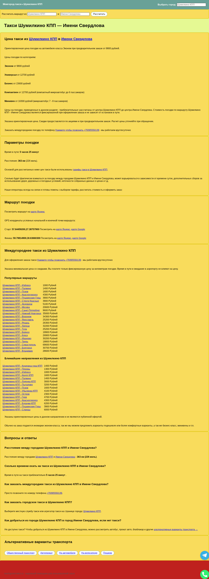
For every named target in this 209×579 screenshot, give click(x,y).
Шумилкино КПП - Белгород (17, 348)
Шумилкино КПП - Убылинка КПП (20, 391)
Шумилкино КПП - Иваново (17, 338)
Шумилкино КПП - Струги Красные (21, 301)
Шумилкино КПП (32, 4)
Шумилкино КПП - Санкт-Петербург (21, 310)
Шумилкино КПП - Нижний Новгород (22, 313)
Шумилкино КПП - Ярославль (18, 319)
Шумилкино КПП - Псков (15, 291)
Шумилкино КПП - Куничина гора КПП (22, 366)
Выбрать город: (167, 4)
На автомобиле (67, 553)
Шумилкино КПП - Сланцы (16, 409)
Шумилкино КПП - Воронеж (17, 316)
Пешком (107, 553)
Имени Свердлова (76, 39)
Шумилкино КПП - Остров (16, 394)
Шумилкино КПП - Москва (16, 307)
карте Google (78, 229)
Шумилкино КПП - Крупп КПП (18, 375)
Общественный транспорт (21, 553)
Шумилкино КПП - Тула (15, 329)
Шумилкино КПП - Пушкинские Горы (22, 298)
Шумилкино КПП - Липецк (16, 326)
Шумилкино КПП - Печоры (16, 369)
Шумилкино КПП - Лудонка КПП (19, 381)
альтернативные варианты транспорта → (176, 529)
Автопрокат (46, 553)
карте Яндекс (38, 211)
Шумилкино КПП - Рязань (16, 323)
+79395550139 (54, 493)
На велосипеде (89, 553)
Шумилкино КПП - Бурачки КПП (19, 403)
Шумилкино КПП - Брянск (16, 332)
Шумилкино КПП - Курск (15, 335)
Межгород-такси (12, 4)
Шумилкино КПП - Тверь (15, 341)
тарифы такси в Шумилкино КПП (90, 169)
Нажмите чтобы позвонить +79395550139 (77, 130)
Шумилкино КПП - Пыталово (18, 384)
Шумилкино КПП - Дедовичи (17, 304)
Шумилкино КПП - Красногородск (20, 294)
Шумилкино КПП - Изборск (17, 285)
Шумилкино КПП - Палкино (17, 288)
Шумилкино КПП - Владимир (18, 351)
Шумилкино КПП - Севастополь (19, 345)
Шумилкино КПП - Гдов (15, 397)
